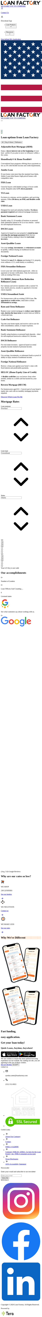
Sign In (3, 39)
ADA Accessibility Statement (15, 1164)
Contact (8, 1142)
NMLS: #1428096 (11, 1147)
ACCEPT (15, 1065)
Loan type (4, 451)
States (3, 495)
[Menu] (2, 120)
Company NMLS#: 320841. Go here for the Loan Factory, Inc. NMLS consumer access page (23, 1153)
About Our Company (12, 1137)
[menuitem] (11, 26)
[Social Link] (21, 1220)
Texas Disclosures (11, 1159)
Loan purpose (6, 406)
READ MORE (6, 1065)
